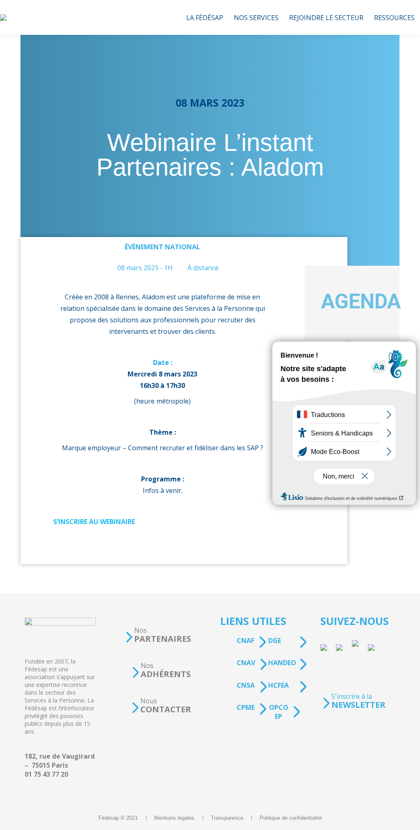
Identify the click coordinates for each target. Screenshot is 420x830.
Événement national (162, 246)
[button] (158, 635)
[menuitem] (204, 17)
